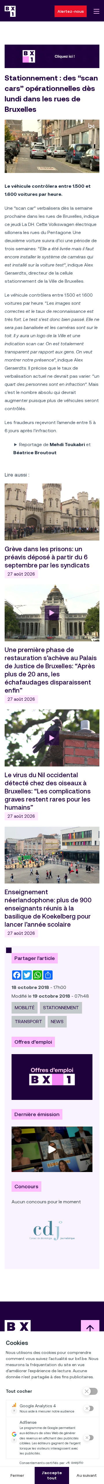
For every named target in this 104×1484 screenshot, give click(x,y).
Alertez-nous (70, 11)
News (57, 1021)
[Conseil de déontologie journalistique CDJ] (52, 1230)
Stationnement (61, 1007)
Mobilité (24, 1007)
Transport (28, 1021)
